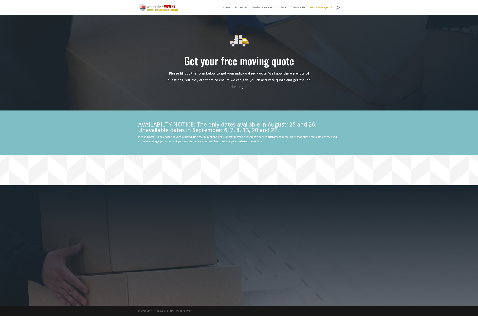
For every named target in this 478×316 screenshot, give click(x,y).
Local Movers (172, 197)
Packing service (173, 203)
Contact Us (298, 7)
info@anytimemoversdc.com (64, 203)
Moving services (262, 7)
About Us (241, 7)
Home (226, 7)
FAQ (283, 7)
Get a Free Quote (321, 7)
